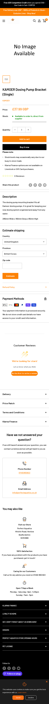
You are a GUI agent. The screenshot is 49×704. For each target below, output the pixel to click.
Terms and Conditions (13, 412)
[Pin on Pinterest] (35, 185)
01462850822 (24, 472)
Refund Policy (9, 287)
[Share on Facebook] (30, 185)
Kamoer (6, 100)
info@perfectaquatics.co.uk (24, 492)
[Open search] (34, 20)
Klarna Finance (10, 421)
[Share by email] (44, 185)
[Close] (46, 681)
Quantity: (7, 129)
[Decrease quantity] (15, 129)
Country (6, 236)
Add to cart (24, 139)
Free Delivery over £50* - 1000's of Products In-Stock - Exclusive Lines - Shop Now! (24, 11)
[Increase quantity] (28, 129)
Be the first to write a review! (24, 373)
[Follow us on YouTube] (18, 668)
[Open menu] (4, 21)
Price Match (9, 403)
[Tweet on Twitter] (40, 185)
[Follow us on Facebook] (4, 668)
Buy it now (24, 147)
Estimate (10, 276)
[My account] (39, 20)
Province (7, 248)
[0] (44, 20)
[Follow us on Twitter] (9, 668)
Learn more (22, 692)
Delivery (7, 394)
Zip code (6, 260)
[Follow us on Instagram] (14, 668)
